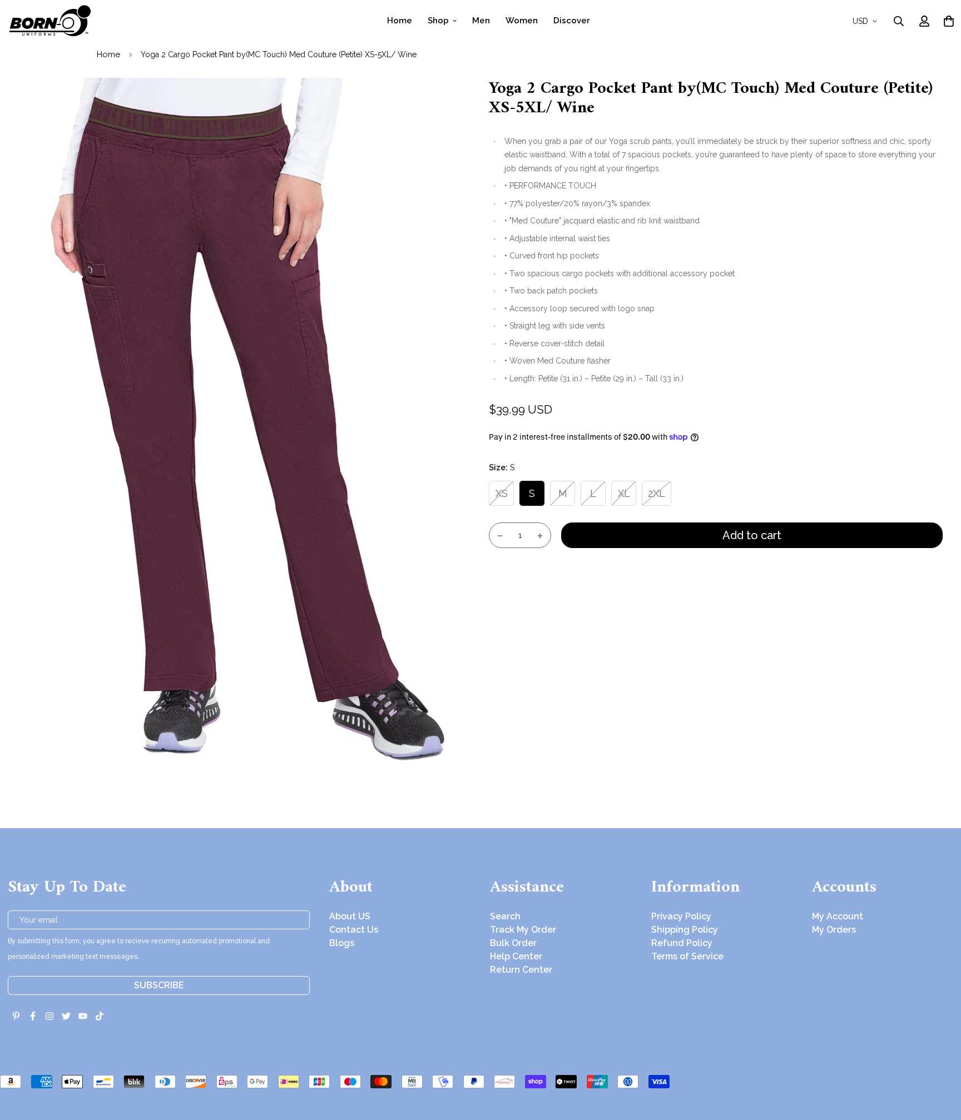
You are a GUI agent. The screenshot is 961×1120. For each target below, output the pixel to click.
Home (399, 21)
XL (624, 493)
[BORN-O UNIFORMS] (49, 21)
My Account (837, 916)
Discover (571, 21)
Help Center (516, 956)
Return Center (521, 969)
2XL (656, 493)
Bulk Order (513, 943)
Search (505, 916)
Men (481, 21)
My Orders (834, 929)
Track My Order (523, 929)
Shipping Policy (684, 929)
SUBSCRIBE (159, 985)
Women (522, 21)
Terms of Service (687, 956)
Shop (438, 21)
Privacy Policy (681, 916)
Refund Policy (681, 943)
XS (502, 493)
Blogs (341, 943)
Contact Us (353, 929)
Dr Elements (71, 1112)
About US (349, 916)
